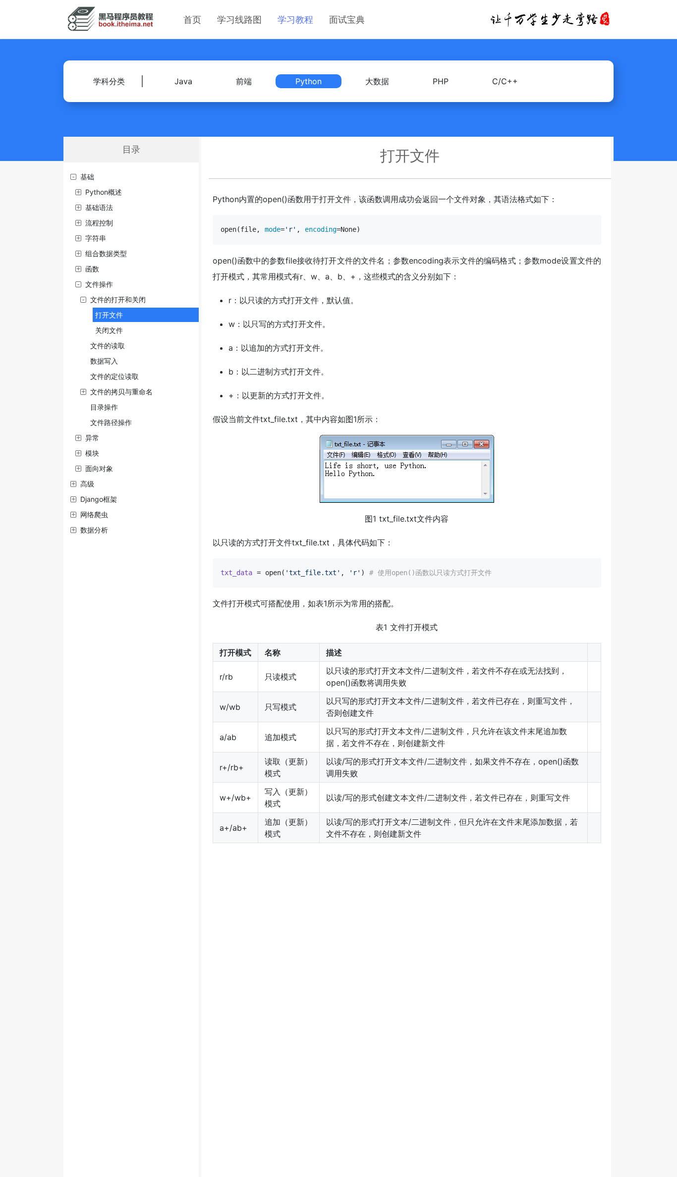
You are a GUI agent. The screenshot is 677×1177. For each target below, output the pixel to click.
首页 (192, 19)
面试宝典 (347, 19)
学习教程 (295, 19)
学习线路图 (239, 19)
